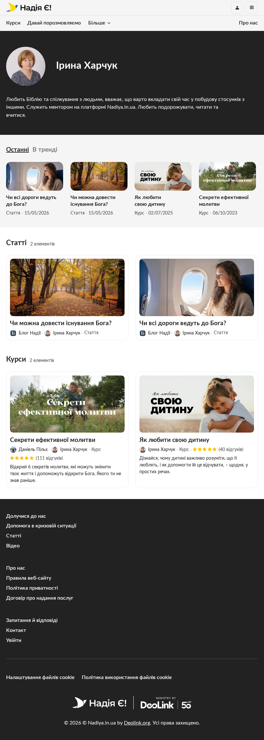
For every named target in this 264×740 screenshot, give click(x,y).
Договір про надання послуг (39, 598)
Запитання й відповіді (32, 620)
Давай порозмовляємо (54, 22)
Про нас (248, 22)
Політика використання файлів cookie (127, 677)
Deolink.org (137, 722)
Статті (13, 535)
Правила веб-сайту (28, 578)
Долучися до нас (26, 516)
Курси (13, 22)
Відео (13, 545)
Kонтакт (16, 630)
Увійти (13, 640)
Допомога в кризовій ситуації (41, 525)
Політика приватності (32, 588)
